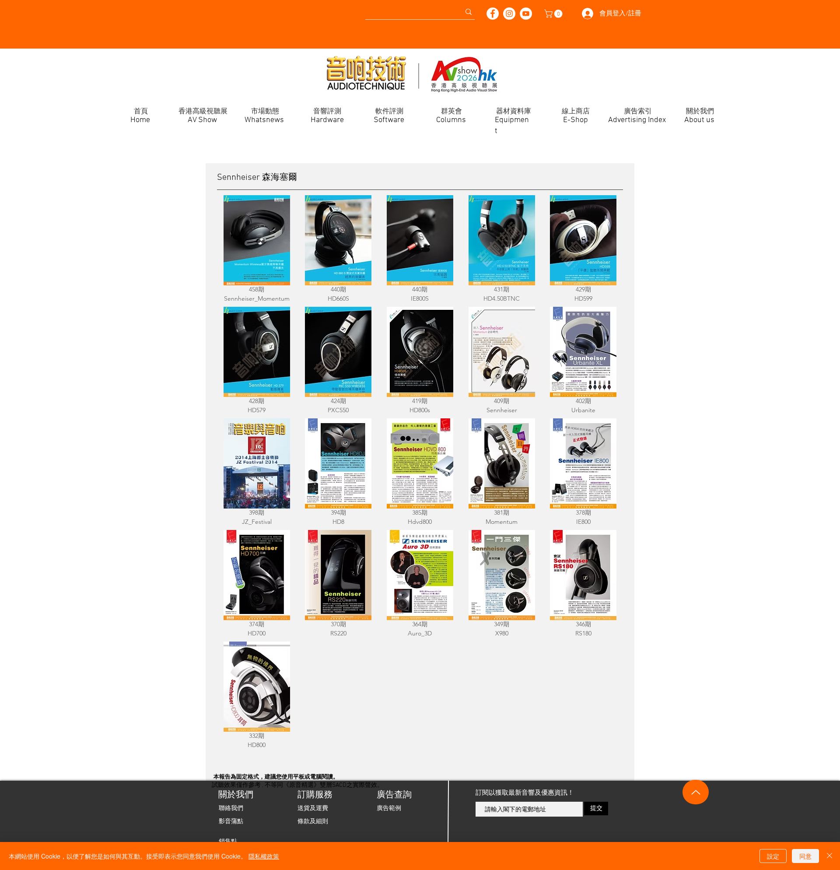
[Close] (829, 856)
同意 (805, 856)
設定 (773, 856)
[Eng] (15, 8)
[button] (554, 14)
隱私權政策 (263, 856)
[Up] (695, 792)
